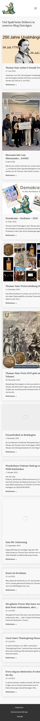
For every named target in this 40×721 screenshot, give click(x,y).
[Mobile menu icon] (35, 8)
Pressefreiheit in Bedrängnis (21, 434)
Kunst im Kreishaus (16, 573)
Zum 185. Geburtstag (16, 542)
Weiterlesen (10, 85)
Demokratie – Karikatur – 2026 (22, 218)
